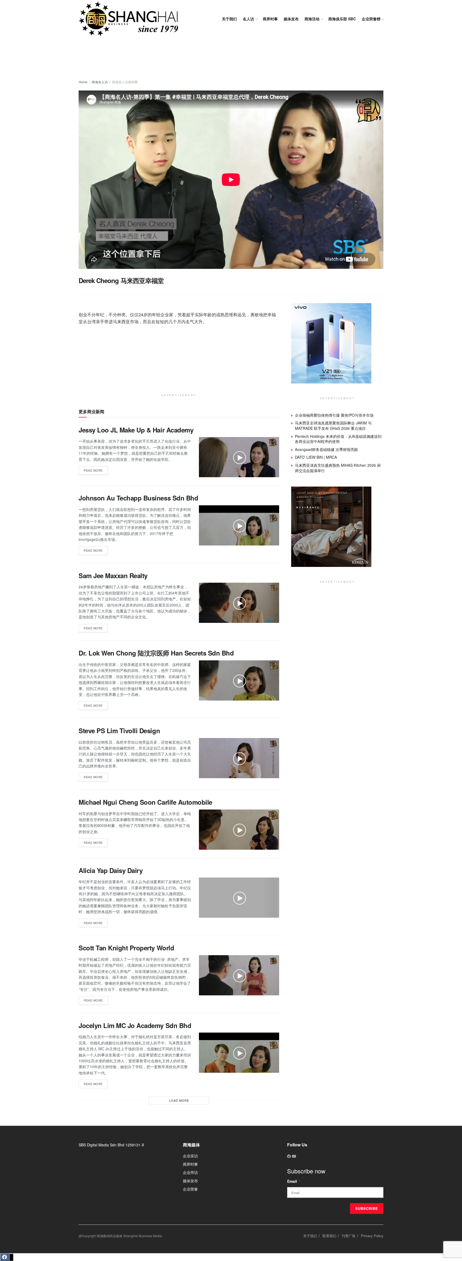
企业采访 (190, 1155)
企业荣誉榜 (371, 18)
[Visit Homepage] (128, 18)
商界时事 (270, 18)
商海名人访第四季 (125, 82)
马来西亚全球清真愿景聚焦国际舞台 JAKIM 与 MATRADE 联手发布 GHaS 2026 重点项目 (333, 425)
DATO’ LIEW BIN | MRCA (316, 457)
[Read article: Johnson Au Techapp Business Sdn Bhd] (239, 525)
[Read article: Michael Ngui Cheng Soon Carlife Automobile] (239, 830)
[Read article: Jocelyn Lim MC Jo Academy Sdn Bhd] (239, 1053)
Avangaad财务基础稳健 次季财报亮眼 (326, 449)
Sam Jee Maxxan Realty (113, 575)
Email (294, 1181)
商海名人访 (100, 82)
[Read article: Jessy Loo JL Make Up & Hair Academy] (239, 457)
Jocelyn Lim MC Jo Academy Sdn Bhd (135, 1025)
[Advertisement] (231, 59)
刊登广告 (349, 1235)
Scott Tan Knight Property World (126, 947)
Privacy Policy (372, 1235)
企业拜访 (190, 1172)
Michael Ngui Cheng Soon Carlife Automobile (145, 802)
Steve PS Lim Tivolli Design (119, 730)
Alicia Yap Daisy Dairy (111, 870)
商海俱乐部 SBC (342, 18)
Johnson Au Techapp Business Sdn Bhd (138, 497)
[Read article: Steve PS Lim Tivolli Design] (239, 758)
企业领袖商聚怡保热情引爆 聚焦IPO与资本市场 (334, 415)
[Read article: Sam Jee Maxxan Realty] (239, 603)
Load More (179, 1100)
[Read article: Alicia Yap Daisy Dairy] (239, 898)
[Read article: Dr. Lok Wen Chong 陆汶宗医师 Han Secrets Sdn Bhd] (239, 680)
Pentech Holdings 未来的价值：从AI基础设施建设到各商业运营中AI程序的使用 (338, 439)
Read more (96, 469)
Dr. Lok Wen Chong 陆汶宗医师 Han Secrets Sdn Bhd (156, 652)
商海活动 (312, 18)
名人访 (248, 18)
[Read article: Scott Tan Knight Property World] (239, 975)
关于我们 (229, 18)
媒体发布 (291, 18)
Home (83, 82)
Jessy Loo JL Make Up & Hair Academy (136, 429)
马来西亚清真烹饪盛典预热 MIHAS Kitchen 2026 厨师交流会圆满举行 (338, 467)
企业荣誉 (190, 1189)
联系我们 (329, 1235)
